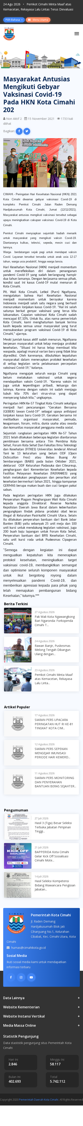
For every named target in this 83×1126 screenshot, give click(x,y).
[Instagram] (21, 977)
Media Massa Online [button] (41, 1026)
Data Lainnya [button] (41, 998)
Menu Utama (40, 20)
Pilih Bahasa (13, 20)
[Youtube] (31, 977)
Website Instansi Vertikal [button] (41, 1016)
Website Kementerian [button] (41, 1007)
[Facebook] (11, 977)
